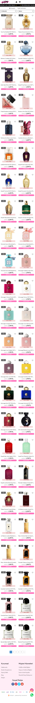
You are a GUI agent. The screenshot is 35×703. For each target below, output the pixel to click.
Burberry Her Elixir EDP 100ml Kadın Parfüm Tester (26, 111)
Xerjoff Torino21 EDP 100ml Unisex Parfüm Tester (9, 191)
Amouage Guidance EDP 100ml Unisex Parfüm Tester (26, 270)
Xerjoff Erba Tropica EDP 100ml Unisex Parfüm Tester (26, 164)
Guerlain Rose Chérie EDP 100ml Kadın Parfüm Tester (9, 615)
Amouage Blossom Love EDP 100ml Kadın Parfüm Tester (26, 350)
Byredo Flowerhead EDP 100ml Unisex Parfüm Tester (26, 642)
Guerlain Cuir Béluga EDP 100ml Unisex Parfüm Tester (26, 589)
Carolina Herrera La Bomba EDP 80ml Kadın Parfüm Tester (26, 138)
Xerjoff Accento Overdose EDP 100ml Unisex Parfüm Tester (26, 191)
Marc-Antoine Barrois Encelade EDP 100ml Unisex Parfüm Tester (9, 562)
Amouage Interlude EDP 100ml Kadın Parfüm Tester (26, 403)
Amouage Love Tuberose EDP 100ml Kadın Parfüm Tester (26, 323)
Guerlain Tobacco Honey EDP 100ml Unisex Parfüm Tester (26, 562)
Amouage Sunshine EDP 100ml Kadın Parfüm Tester (26, 376)
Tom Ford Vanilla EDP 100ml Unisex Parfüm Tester (9, 32)
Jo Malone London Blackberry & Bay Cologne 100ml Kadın (9, 536)
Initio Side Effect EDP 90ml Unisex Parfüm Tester (9, 85)
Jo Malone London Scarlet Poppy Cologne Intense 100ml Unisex (26, 509)
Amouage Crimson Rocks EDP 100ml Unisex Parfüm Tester (9, 297)
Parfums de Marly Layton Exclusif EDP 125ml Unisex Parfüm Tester (9, 138)
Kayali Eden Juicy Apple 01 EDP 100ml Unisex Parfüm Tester (9, 456)
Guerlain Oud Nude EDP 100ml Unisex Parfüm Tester (9, 589)
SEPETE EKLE (9, 36)
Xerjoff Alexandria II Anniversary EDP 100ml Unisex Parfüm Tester (9, 217)
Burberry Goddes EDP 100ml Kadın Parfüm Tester (9, 58)
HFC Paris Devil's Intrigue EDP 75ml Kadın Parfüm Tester (26, 430)
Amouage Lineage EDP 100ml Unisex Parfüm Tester (9, 323)
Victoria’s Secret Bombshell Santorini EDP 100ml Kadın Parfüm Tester (9, 270)
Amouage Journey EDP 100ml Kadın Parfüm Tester (9, 430)
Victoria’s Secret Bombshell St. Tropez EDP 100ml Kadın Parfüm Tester (26, 244)
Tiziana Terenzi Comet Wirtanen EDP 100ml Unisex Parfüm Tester (9, 509)
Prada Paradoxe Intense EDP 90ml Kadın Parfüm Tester (9, 111)
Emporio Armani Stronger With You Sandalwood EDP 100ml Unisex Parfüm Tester (26, 217)
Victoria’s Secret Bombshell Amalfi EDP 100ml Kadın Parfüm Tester (9, 244)
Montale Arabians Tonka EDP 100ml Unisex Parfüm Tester (26, 483)
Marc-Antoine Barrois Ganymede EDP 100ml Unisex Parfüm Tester (26, 536)
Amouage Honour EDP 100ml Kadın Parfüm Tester (26, 297)
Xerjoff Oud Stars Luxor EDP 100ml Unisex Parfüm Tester (26, 85)
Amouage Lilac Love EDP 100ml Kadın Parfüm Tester (9, 376)
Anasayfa (12, 8)
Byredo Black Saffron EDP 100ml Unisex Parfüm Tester (9, 642)
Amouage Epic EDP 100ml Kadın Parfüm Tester (9, 403)
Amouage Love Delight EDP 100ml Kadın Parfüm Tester (9, 350)
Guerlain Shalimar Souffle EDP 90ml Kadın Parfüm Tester (26, 58)
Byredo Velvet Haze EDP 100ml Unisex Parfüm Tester (26, 615)
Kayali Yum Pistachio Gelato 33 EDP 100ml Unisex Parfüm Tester (26, 456)
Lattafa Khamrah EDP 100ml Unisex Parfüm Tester (9, 164)
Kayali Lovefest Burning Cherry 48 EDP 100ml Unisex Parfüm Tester (9, 483)
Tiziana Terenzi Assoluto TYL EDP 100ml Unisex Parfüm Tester (26, 32)
